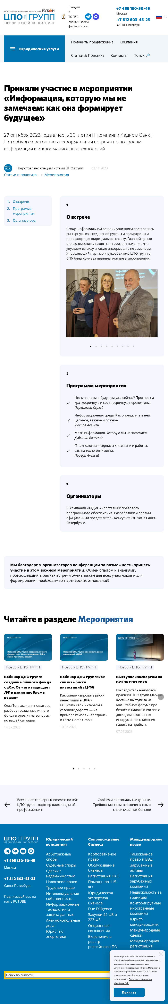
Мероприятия (56, 174)
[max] (96, 16)
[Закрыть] (161, 954)
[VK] (15, 851)
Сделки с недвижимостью (60, 873)
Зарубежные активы (141, 868)
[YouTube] (23, 851)
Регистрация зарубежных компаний (141, 881)
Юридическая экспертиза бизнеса (100, 897)
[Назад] (73, 303)
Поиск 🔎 (142, 55)
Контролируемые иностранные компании (145, 908)
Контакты (119, 55)
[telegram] (88, 16)
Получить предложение (92, 42)
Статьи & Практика (87, 55)
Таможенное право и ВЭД (141, 857)
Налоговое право (61, 881)
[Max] (31, 851)
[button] (90, 346)
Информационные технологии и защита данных (62, 909)
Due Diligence (100, 908)
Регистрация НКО (103, 876)
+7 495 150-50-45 (133, 8)
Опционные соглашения (99, 928)
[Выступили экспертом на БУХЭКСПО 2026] (140, 647)
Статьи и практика (20, 174)
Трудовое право (60, 887)
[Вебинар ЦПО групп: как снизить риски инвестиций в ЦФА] (84, 647)
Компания (129, 42)
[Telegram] (7, 851)
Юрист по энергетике (56, 934)
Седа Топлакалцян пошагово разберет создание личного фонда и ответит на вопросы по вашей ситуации (27, 713)
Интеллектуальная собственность (62, 896)
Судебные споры (61, 865)
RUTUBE (19, 901)
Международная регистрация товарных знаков (145, 946)
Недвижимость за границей (146, 895)
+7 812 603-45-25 (133, 19)
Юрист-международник (144, 922)
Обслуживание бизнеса (101, 868)
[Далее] (150, 303)
